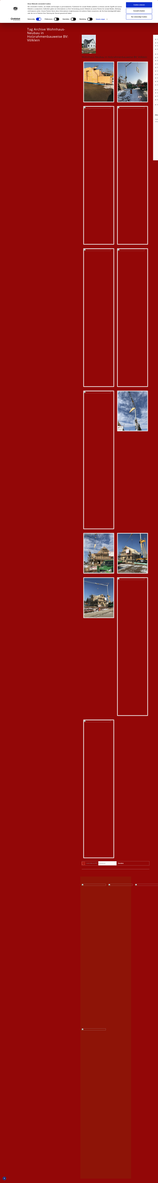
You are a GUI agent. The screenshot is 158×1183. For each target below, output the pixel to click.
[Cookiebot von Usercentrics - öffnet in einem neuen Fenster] (15, 19)
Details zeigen (100, 19)
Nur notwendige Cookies (139, 17)
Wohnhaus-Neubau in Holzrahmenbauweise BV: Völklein (114, 57)
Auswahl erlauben (139, 11)
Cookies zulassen (139, 5)
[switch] (56, 19)
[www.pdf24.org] (83, 863)
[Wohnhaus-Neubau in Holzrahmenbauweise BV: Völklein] (115, 44)
